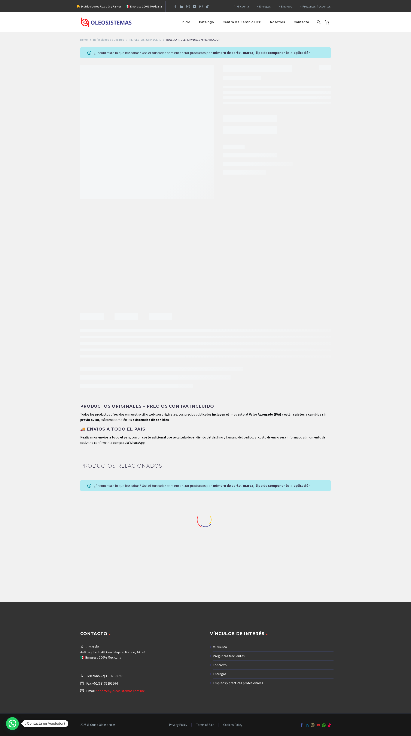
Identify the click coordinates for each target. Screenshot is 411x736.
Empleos (286, 6)
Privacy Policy (178, 725)
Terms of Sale (205, 725)
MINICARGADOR (274, 130)
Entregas (265, 6)
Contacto (301, 22)
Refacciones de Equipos (108, 40)
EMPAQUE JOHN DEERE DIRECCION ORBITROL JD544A (302, 568)
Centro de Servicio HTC (241, 22)
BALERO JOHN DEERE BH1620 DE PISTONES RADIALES (238, 568)
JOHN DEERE (245, 130)
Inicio (186, 22)
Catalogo (206, 22)
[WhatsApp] (201, 6)
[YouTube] (194, 6)
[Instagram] (188, 6)
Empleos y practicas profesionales (238, 683)
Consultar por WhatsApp (247, 106)
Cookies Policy (232, 725)
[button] (12, 723)
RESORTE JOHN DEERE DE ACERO (108, 566)
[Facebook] (175, 6)
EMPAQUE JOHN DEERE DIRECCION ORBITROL (173, 566)
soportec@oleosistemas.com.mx (120, 691)
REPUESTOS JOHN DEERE (145, 40)
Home (84, 40)
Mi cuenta (243, 6)
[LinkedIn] (182, 6)
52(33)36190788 (111, 676)
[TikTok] (207, 6)
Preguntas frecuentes (316, 6)
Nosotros (277, 22)
